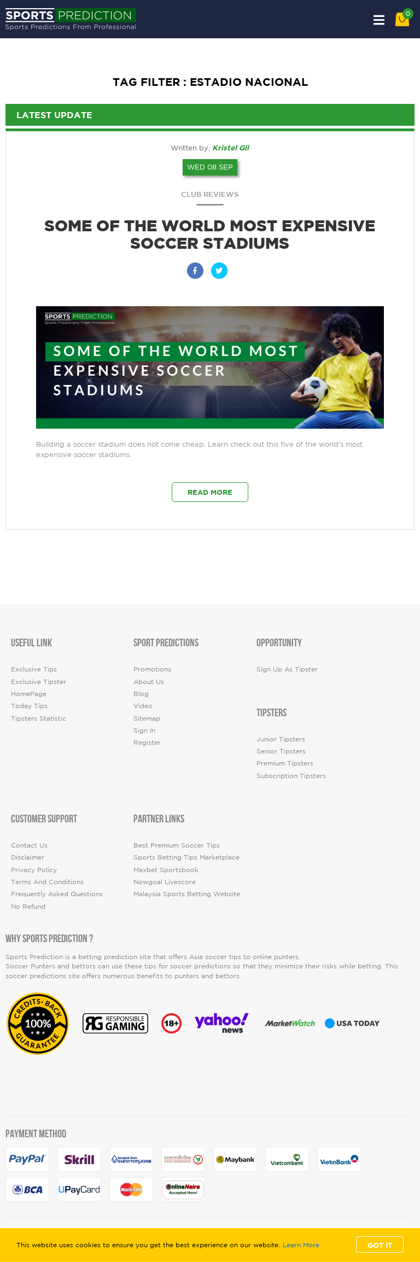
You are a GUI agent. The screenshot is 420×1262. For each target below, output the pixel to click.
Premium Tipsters (284, 763)
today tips (29, 705)
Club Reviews (209, 194)
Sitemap (146, 718)
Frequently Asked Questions (57, 893)
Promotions (152, 669)
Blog (141, 693)
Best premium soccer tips (176, 845)
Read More (210, 492)
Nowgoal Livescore (164, 881)
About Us (148, 681)
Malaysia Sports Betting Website (186, 893)
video (143, 705)
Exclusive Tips (34, 669)
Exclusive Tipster (38, 681)
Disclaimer (27, 857)
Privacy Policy (34, 869)
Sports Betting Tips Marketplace (186, 857)
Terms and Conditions (47, 881)
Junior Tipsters (280, 739)
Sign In (144, 730)
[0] (402, 24)
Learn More (301, 1245)
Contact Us (29, 845)
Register (147, 742)
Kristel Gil (230, 147)
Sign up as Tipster (287, 669)
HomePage (28, 693)
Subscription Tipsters (291, 775)
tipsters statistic (38, 718)
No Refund (28, 906)
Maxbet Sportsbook (166, 869)
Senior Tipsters (281, 751)
